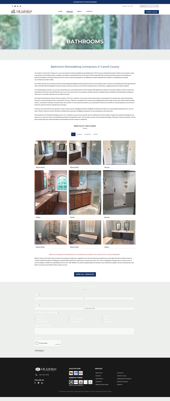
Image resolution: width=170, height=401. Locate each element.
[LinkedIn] (17, 6)
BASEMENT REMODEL (41, 321)
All (73, 134)
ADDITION (106, 316)
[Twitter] (15, 6)
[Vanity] (51, 192)
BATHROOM (39, 316)
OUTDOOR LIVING (74, 321)
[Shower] (119, 153)
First (36, 301)
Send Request (39, 350)
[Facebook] (12, 6)
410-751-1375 (128, 6)
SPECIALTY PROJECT (108, 321)
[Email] (20, 6)
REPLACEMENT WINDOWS (76, 319)
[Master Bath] (51, 153)
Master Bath (88, 134)
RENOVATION (106, 319)
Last (86, 301)
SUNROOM (39, 319)
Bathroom (79, 134)
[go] (157, 6)
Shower (95, 134)
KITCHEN (72, 316)
